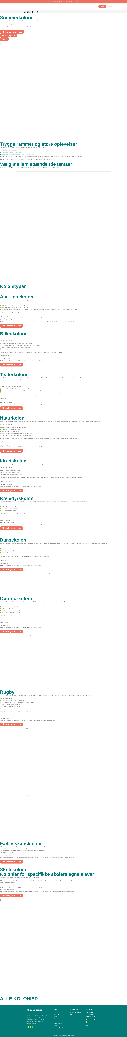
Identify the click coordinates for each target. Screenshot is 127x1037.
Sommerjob (54, 6)
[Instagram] (27, 1027)
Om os (71, 6)
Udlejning (60, 6)
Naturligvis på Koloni (79, 6)
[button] (12, 32)
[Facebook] (31, 1027)
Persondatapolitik (59, 1027)
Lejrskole (66, 6)
